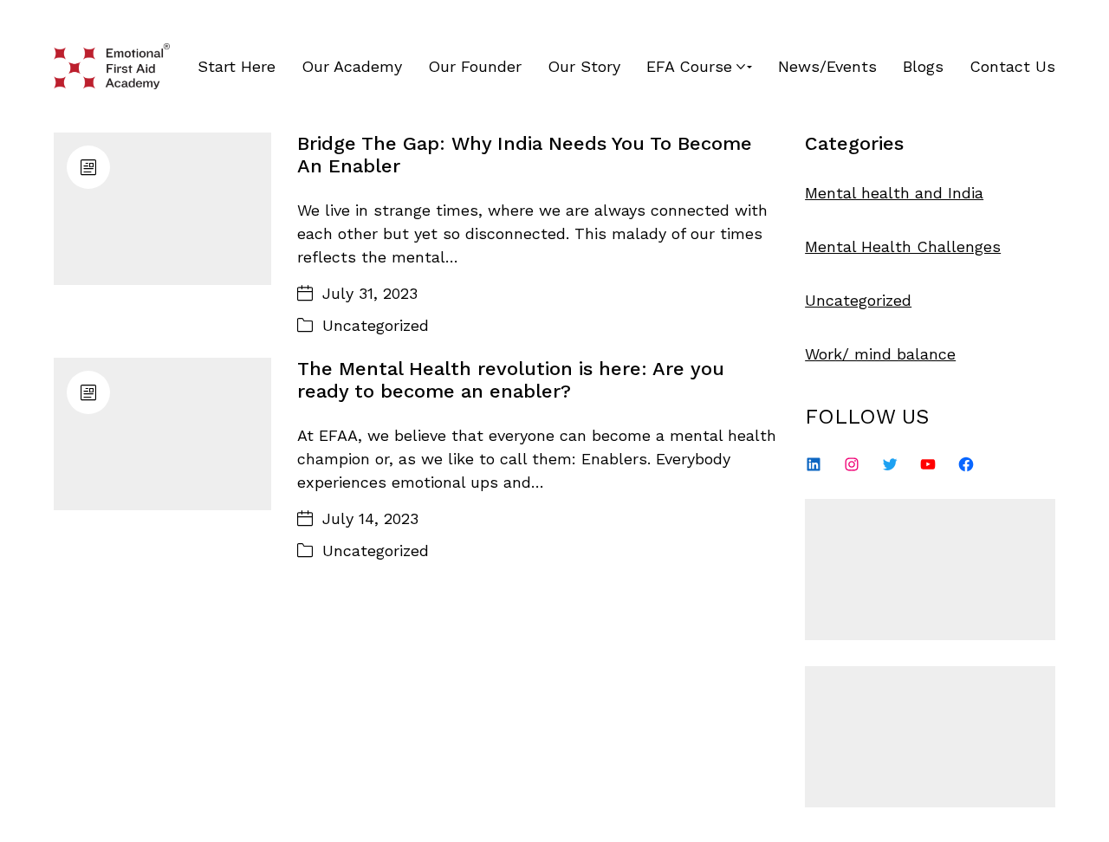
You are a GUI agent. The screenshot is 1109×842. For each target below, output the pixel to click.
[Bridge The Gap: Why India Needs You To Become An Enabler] (162, 209)
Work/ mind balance (880, 354)
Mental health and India (894, 193)
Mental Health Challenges (903, 246)
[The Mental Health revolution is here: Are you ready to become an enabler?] (162, 434)
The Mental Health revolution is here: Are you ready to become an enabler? (510, 380)
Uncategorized (375, 325)
